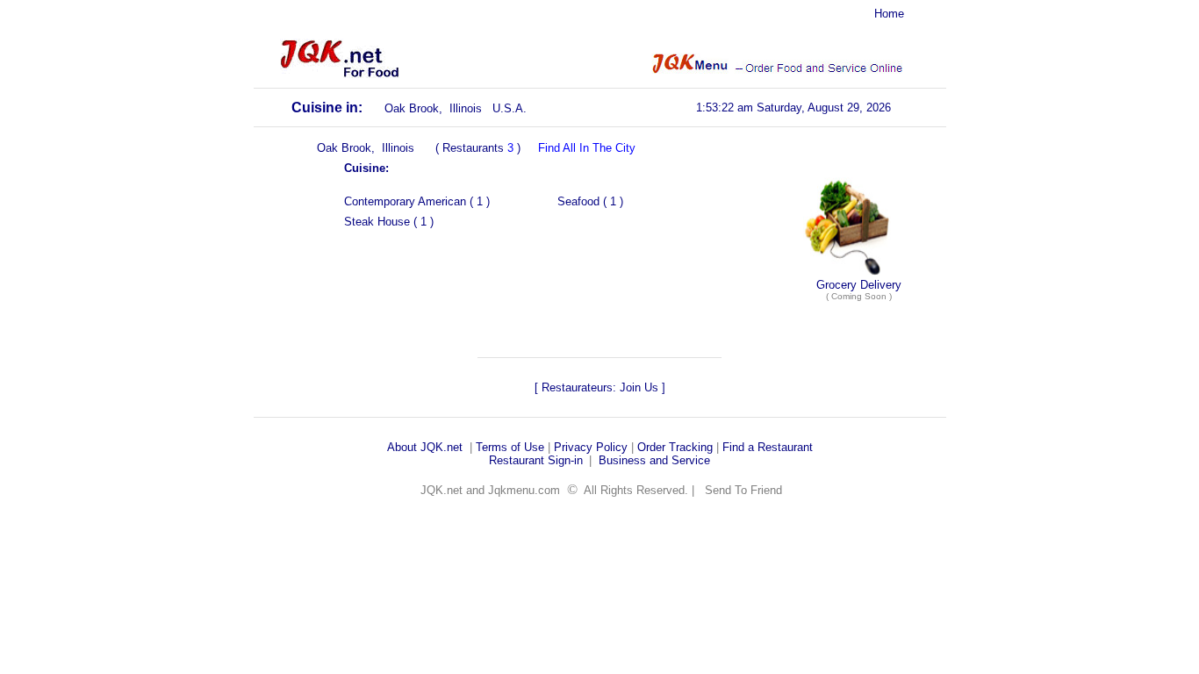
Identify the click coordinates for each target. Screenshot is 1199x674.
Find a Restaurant (767, 447)
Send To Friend (743, 490)
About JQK (415, 447)
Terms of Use (510, 447)
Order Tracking (675, 447)
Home (889, 13)
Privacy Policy (591, 447)
